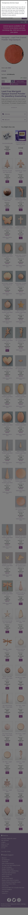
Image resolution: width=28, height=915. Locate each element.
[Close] (26, 3)
